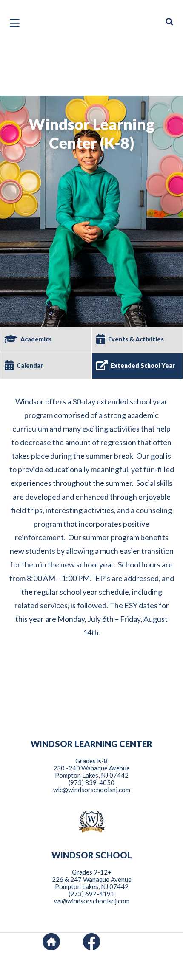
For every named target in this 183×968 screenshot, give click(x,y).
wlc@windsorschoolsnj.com (91, 789)
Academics (35, 339)
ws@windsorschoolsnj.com (91, 901)
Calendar (30, 365)
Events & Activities (136, 339)
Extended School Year (143, 365)
